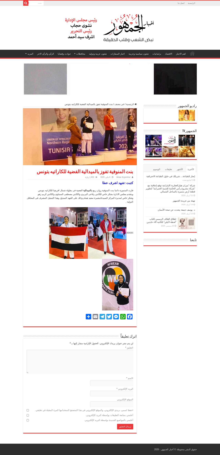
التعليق (129, 347)
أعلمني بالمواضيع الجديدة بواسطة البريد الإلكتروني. (108, 420)
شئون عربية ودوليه (98, 53)
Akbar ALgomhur (123, 177)
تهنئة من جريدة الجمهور (184, 200)
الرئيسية (191, 3)
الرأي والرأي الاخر (45, 53)
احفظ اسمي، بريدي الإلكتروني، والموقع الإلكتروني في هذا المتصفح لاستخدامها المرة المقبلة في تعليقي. (84, 410)
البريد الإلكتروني (125, 389)
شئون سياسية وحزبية (139, 53)
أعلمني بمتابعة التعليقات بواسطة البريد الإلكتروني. (109, 415)
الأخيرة (191, 169)
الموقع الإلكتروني (125, 399)
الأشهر (180, 169)
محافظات (80, 53)
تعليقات (168, 169)
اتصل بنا (181, 3)
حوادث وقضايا (64, 53)
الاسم (129, 378)
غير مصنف (119, 104)
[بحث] (25, 3)
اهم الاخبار (181, 53)
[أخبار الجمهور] (110, 27)
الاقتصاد (168, 53)
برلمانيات (156, 53)
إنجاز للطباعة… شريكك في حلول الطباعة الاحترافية (170, 176)
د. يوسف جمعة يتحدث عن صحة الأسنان (176, 210)
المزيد (30, 53)
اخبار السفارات (118, 53)
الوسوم (156, 169)
